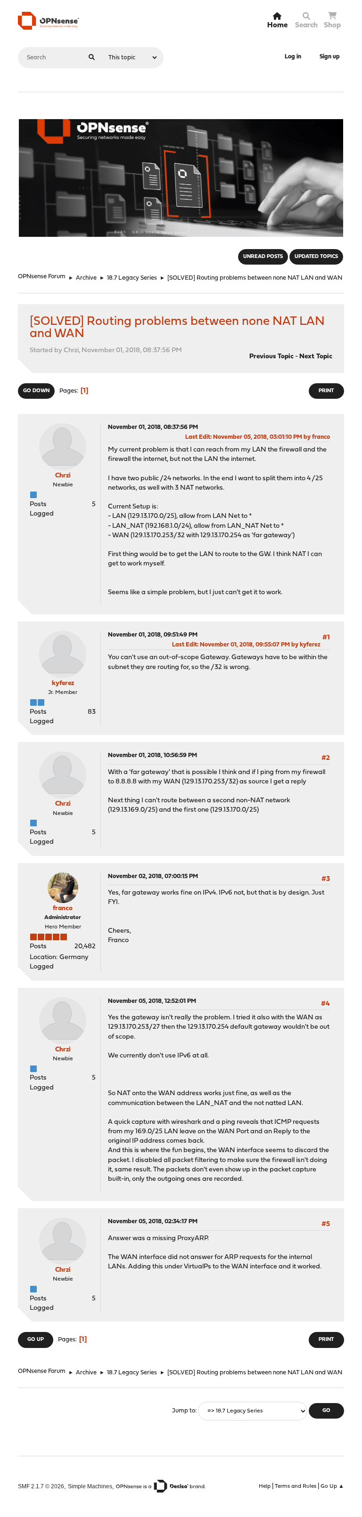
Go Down (36, 391)
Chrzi (63, 475)
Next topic (315, 356)
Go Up (35, 1339)
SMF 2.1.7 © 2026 (41, 1486)
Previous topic (271, 356)
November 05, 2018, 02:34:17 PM (152, 1221)
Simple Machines (90, 1486)
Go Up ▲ (332, 1486)
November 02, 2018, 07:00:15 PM (153, 876)
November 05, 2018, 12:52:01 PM (152, 1001)
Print (326, 391)
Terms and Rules (295, 1486)
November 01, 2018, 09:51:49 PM (152, 635)
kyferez (63, 683)
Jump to (183, 1411)
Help (265, 1486)
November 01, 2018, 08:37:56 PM (153, 427)
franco (63, 908)
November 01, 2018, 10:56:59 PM (152, 755)
